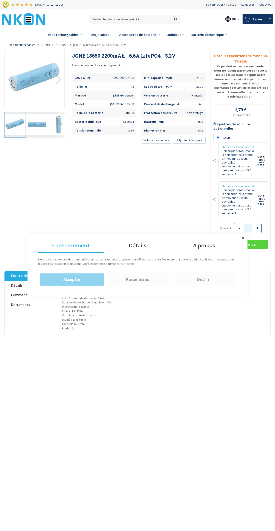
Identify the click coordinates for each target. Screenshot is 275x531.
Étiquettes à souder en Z (238, 147)
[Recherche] (175, 19)
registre (231, 4)
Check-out (265, 4)
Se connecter (214, 4)
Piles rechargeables (21, 45)
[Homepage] (23, 19)
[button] (10, 79)
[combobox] (135, 19)
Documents (20, 304)
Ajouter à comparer (191, 140)
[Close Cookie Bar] (243, 238)
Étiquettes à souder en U (238, 186)
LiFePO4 (47, 45)
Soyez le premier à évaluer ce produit (96, 65)
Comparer (247, 4)
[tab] (139, 55)
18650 (63, 45)
